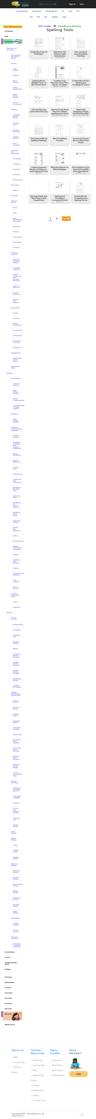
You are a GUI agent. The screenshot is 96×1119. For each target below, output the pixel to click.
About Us (18, 1050)
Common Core (39, 1100)
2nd (70, 11)
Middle (55, 17)
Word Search (57, 1065)
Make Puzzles (55, 1052)
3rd (77, 11)
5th (38, 17)
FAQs (16, 1057)
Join (78, 1074)
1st (63, 11)
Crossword (56, 1060)
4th (31, 17)
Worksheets (22, 11)
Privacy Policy (19, 1062)
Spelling (36, 1095)
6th (45, 17)
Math (35, 1070)
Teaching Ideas (39, 1065)
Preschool (36, 11)
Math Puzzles (57, 1070)
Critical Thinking (58, 1075)
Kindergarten (52, 11)
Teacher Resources (37, 1052)
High (64, 17)
